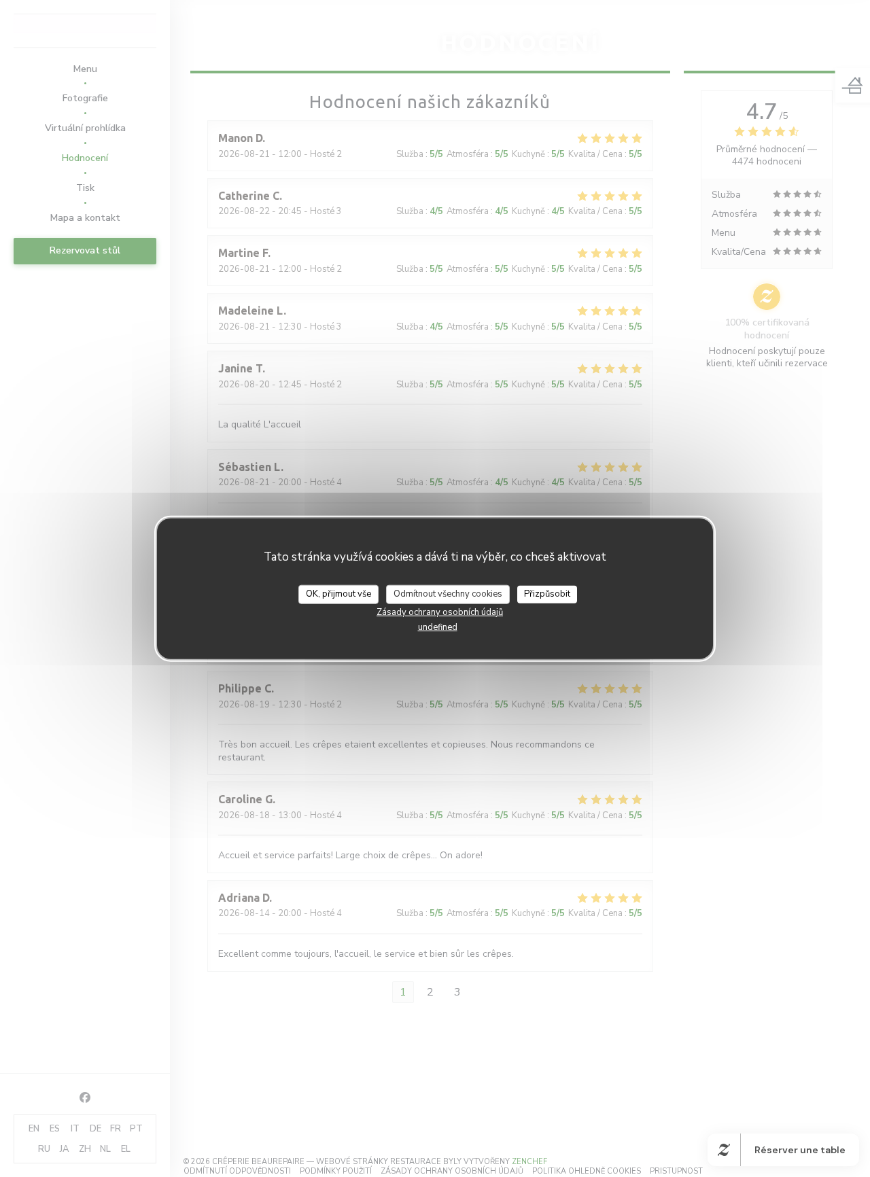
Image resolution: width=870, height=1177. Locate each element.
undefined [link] (437, 626)
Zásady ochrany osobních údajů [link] (440, 611)
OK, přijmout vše (338, 594)
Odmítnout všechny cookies (448, 594)
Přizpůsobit (547, 594)
